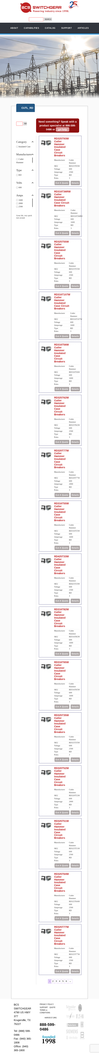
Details (75, 183)
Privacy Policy (47, 1004)
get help (62, 129)
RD (20, 175)
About (14, 28)
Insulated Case (24, 147)
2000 (21, 203)
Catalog (50, 28)
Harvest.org (51, 1018)
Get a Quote (62, 183)
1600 (21, 200)
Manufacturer (24, 154)
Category (21, 141)
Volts (19, 182)
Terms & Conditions (45, 1011)
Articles (83, 28)
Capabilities (31, 28)
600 (20, 187)
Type (19, 170)
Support (66, 28)
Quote (52, 1007)
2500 (21, 207)
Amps (19, 195)
